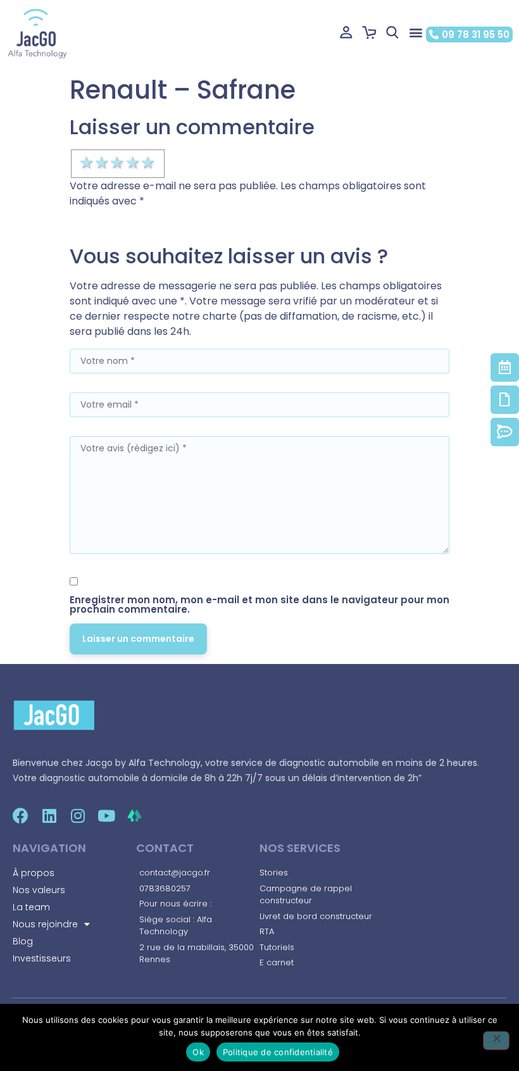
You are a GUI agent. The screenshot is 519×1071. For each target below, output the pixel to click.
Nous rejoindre (45, 924)
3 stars (117, 162)
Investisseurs (42, 958)
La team (31, 907)
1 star (87, 162)
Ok (198, 1052)
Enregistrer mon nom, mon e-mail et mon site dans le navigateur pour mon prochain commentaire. (259, 604)
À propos (33, 873)
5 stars (148, 162)
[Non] (496, 1040)
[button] (415, 32)
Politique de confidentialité (278, 1052)
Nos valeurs (39, 890)
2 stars (102, 162)
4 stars (133, 162)
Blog (23, 941)
